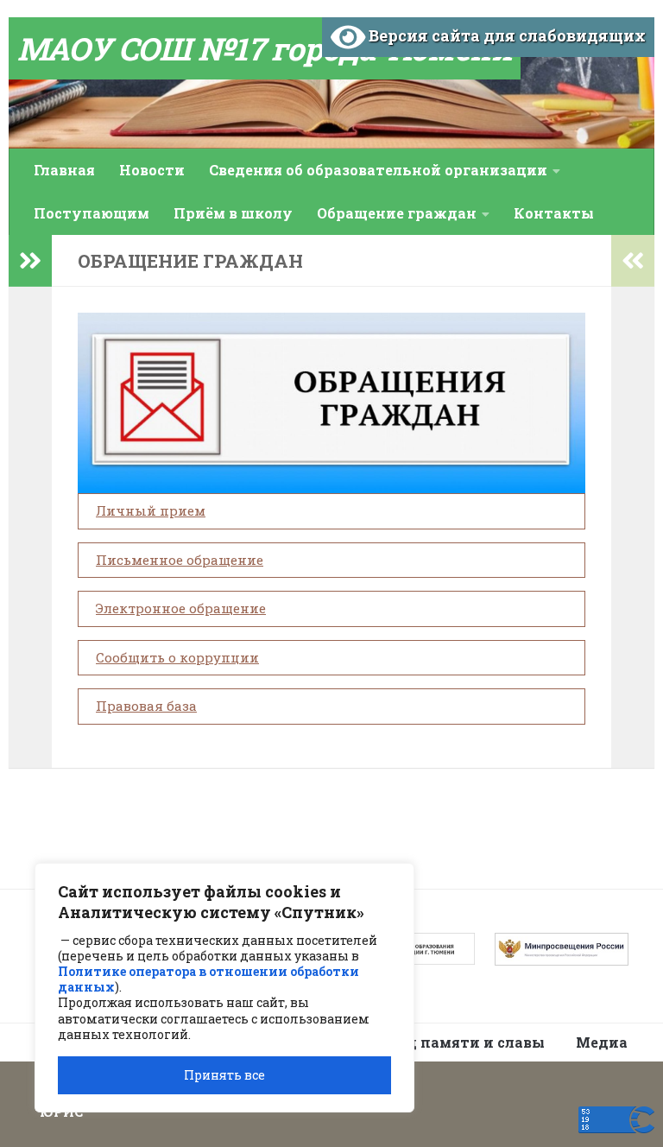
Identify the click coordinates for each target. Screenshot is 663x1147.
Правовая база (146, 705)
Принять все (224, 1075)
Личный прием (150, 510)
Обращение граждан (397, 213)
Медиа (602, 1042)
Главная (64, 170)
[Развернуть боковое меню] (30, 261)
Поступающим (91, 213)
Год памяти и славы (468, 1042)
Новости (152, 170)
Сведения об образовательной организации (378, 170)
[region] (224, 987)
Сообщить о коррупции (177, 657)
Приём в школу (233, 213)
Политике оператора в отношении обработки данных (208, 979)
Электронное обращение (181, 608)
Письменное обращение (179, 559)
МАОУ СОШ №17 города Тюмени (264, 48)
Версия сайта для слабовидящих (505, 35)
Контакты (554, 213)
